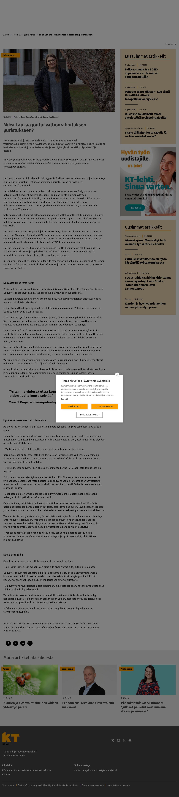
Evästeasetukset (89, 415)
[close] (117, 375)
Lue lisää (64, 399)
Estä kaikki (74, 406)
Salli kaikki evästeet (104, 406)
